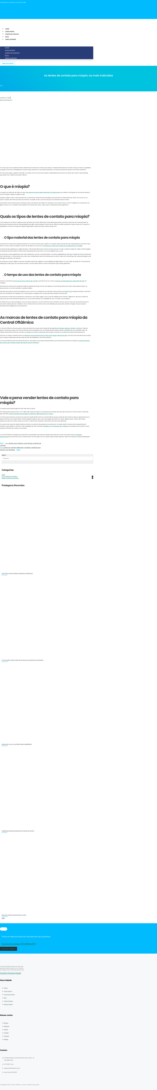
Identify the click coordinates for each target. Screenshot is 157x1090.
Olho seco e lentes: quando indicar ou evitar (14, 915)
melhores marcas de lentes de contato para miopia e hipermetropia (45, 335)
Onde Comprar (10, 39)
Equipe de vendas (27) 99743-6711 (18, 944)
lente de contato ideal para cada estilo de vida (69, 281)
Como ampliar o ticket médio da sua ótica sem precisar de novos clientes (22, 660)
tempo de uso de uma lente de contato (25, 281)
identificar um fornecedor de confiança (56, 426)
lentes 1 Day (68, 291)
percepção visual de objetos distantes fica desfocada (42, 192)
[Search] (4, 462)
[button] (46, 44)
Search (4, 455)
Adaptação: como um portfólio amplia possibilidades (17, 744)
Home (7, 29)
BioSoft (73, 328)
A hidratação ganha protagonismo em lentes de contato (18, 831)
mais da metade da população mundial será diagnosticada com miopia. (31, 414)
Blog (7, 36)
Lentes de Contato (12, 34)
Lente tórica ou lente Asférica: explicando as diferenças (17, 573)
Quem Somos (9, 31)
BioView (61, 328)
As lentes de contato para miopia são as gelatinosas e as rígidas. (63, 246)
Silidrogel (67, 328)
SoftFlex (79, 328)
